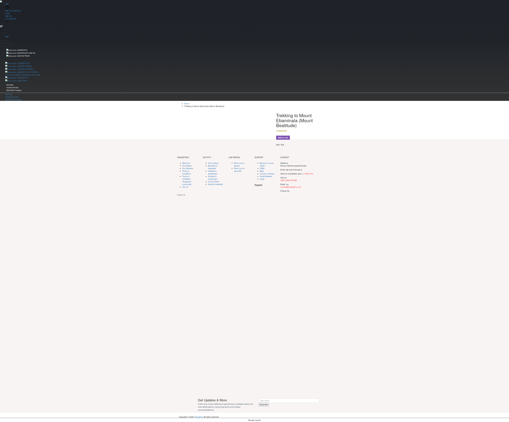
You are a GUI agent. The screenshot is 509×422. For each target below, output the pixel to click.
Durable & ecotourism (212, 177)
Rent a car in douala (239, 164)
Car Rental (26, 55)
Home (186, 103)
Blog (262, 171)
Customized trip (12, 87)
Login (7, 13)
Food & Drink (213, 181)
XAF (7, 4)
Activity (24, 50)
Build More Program (14, 90)
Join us (25, 77)
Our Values (27, 66)
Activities (10, 84)
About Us (26, 63)
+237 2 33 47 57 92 (288, 180)
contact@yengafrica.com (290, 187)
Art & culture (213, 163)
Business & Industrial (212, 167)
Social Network (266, 176)
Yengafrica (198, 417)
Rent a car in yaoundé (239, 169)
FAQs (262, 168)
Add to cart (283, 137)
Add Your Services (13, 10)
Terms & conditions (30, 72)
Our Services (27, 68)
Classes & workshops (212, 172)
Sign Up (8, 16)
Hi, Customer (11, 18)
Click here (309, 173)
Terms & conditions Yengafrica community (22, 74)
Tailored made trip (28, 53)
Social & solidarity (215, 184)
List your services (267, 173)
